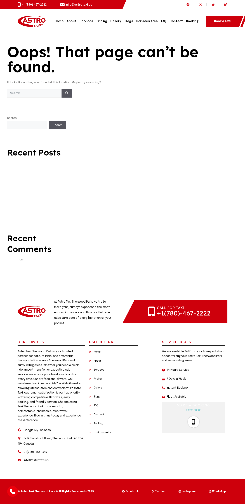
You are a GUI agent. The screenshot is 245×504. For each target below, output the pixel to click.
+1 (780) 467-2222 (34, 4)
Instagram (188, 491)
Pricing (101, 21)
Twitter (160, 491)
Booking (192, 21)
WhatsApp (219, 491)
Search (12, 118)
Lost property (102, 432)
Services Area (147, 21)
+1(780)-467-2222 (183, 313)
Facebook (132, 491)
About (71, 21)
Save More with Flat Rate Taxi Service (32, 212)
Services (86, 21)
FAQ (163, 21)
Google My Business (37, 430)
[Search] (67, 93)
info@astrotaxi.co (78, 4)
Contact (176, 21)
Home (59, 21)
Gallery (115, 21)
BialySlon (13, 259)
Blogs (128, 21)
